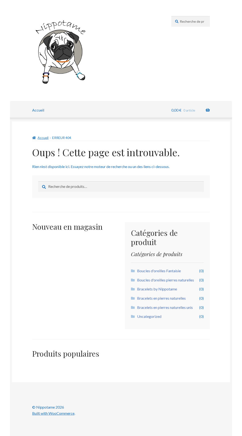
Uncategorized (149, 316)
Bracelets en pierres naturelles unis (165, 307)
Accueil (38, 110)
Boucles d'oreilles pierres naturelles (165, 280)
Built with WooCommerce (53, 413)
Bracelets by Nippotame (157, 289)
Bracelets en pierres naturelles (161, 298)
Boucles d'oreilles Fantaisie (159, 270)
